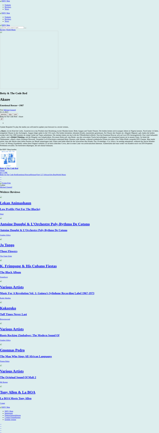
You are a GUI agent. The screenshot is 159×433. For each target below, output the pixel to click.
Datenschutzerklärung (13, 415)
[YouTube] (0, 428)
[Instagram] (0, 424)
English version (10, 420)
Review (3, 30)
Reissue (33, 175)
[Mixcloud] (0, 430)
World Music (11, 30)
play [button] (10, 114)
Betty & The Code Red (8, 175)
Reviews (8, 7)
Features (8, 5)
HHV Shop (9, 411)
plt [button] (2, 119)
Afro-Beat (52, 175)
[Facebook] (0, 426)
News (7, 9)
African (46, 175)
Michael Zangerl (6, 187)
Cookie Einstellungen (12, 417)
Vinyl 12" (39, 175)
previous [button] (4, 114)
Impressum (9, 413)
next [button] (15, 114)
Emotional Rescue (23, 175)
